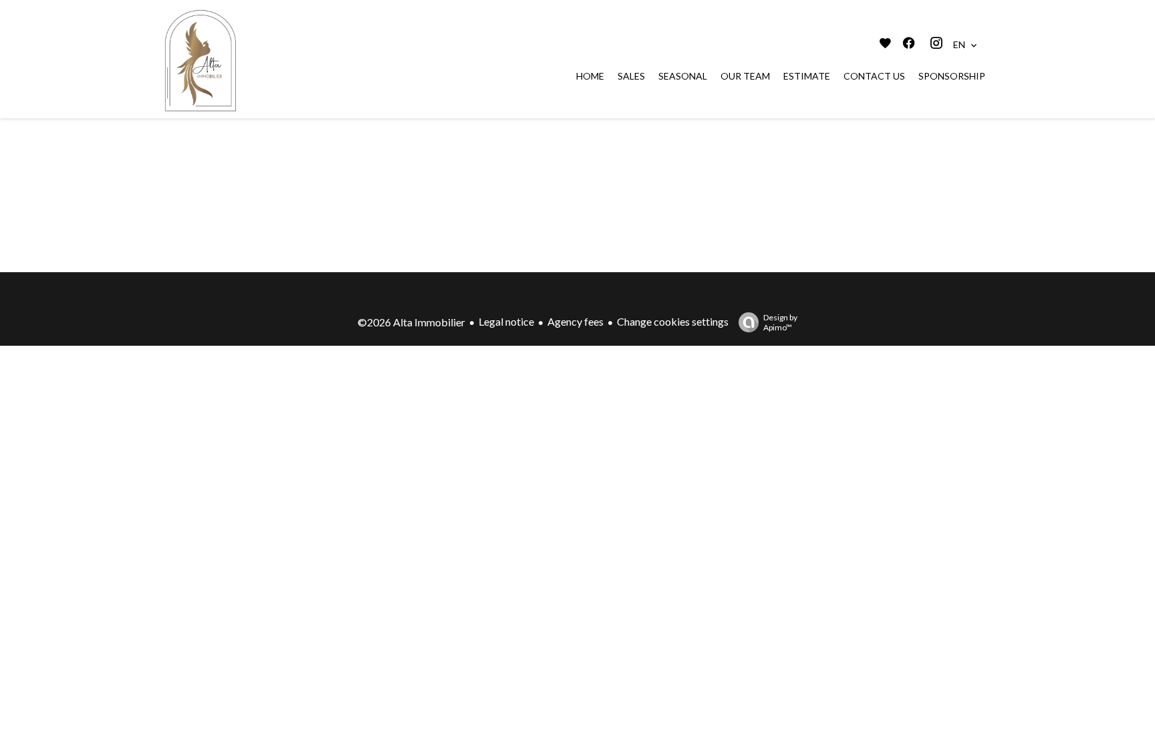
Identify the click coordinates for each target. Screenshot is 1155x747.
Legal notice (506, 321)
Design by (780, 322)
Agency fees (575, 321)
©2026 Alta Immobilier (411, 322)
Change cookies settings (673, 321)
